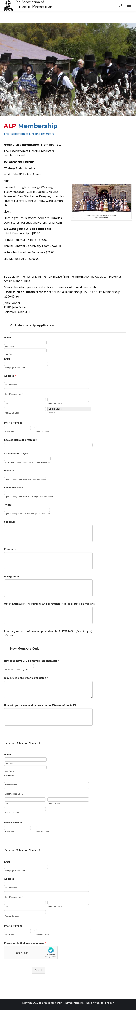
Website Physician (104, 1002)
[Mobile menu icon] (128, 5)
